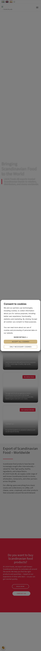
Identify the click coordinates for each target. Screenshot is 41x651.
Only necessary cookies (20, 347)
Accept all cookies (20, 342)
